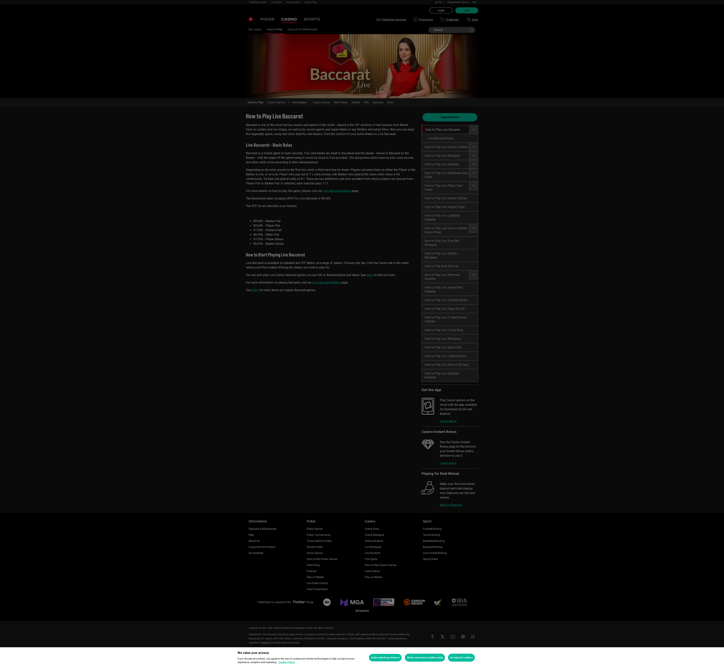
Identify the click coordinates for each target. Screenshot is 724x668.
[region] (362, 657)
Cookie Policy (286, 662)
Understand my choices (385, 657)
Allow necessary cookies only (425, 657)
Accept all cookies (461, 657)
